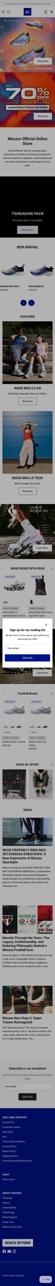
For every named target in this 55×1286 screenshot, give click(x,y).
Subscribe (27, 657)
